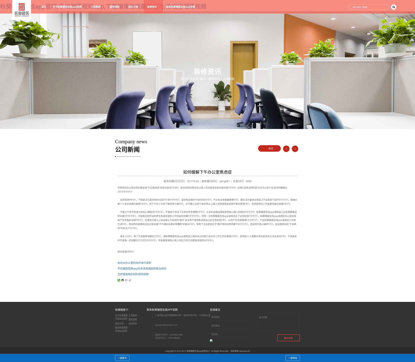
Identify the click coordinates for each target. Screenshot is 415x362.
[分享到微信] (119, 280)
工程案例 (133, 315)
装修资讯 (214, 79)
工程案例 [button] (96, 6)
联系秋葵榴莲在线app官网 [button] (181, 6)
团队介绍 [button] (133, 6)
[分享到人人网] (126, 280)
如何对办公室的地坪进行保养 (134, 263)
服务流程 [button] (115, 6)
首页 (43, 6)
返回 (270, 148)
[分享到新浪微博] (130, 280)
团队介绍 (119, 323)
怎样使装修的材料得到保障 (133, 274)
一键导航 (292, 357)
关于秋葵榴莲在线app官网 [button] (67, 6)
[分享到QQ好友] (122, 280)
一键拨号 (122, 357)
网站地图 (234, 351)
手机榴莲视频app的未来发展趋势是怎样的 (142, 268)
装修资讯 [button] (152, 6)
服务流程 (133, 319)
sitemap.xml (244, 351)
